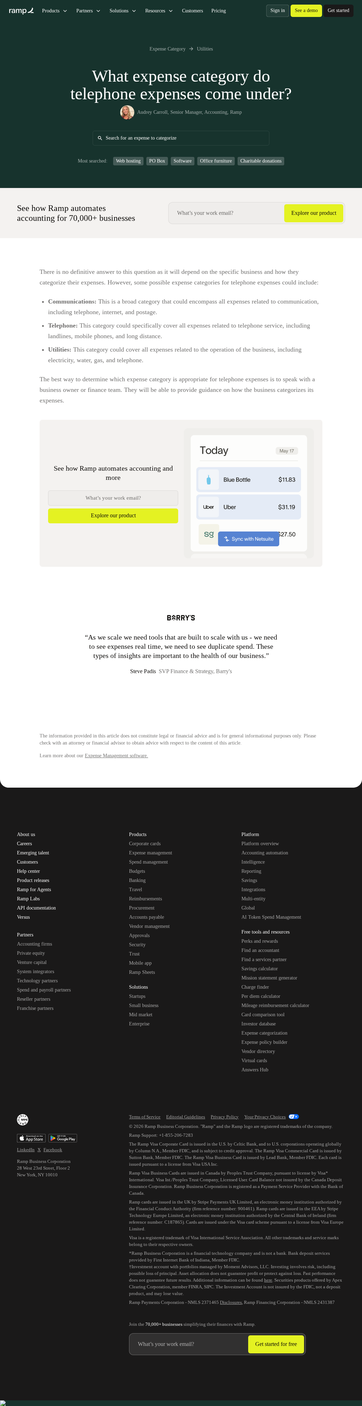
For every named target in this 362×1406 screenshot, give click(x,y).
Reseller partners (33, 999)
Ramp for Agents (34, 890)
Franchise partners (35, 1008)
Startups (137, 996)
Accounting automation (264, 852)
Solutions (119, 10)
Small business (143, 1005)
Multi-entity (253, 898)
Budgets (137, 871)
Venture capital (32, 962)
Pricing (218, 10)
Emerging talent (33, 853)
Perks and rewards (259, 941)
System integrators (35, 971)
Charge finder (255, 987)
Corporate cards (144, 843)
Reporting (251, 871)
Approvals (139, 935)
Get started (338, 10)
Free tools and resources (265, 932)
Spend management (148, 862)
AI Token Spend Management (271, 917)
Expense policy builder (264, 1042)
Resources (155, 10)
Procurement (141, 908)
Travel (135, 889)
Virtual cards (254, 1060)
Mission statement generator (269, 978)
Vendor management (149, 926)
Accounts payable (146, 917)
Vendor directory (258, 1051)
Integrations (253, 889)
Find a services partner (264, 959)
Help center (28, 871)
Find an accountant (260, 950)
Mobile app (140, 963)
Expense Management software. (116, 755)
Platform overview (260, 843)
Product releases (33, 880)
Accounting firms (34, 944)
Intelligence (253, 862)
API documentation (36, 908)
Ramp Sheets (142, 972)
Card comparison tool (263, 1014)
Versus (23, 917)
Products (50, 10)
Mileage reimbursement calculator (275, 1005)
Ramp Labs (28, 899)
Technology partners (37, 980)
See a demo (306, 10)
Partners (84, 10)
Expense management (150, 852)
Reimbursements (145, 898)
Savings (249, 880)
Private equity (31, 953)
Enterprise (139, 1023)
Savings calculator (259, 968)
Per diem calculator (260, 996)
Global (248, 908)
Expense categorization (264, 1033)
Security (137, 944)
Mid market (140, 1014)
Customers (192, 10)
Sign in (277, 10)
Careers (24, 844)
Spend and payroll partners (44, 990)
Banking (137, 880)
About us (26, 834)
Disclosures (231, 1302)
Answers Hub (254, 1069)
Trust (134, 954)
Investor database (258, 1023)
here (268, 1280)
